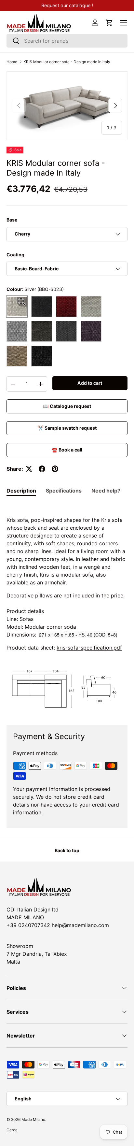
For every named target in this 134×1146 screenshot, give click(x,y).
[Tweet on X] (28, 468)
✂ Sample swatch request (67, 428)
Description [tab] (21, 490)
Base (12, 219)
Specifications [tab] (64, 490)
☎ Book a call (67, 449)
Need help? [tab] (105, 490)
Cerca (12, 1129)
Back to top (67, 850)
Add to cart (89, 383)
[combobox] (67, 41)
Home (12, 62)
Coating (15, 254)
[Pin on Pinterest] (54, 468)
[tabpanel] (67, 609)
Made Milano (33, 1119)
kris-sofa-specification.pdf (89, 647)
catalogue (79, 5)
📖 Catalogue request (67, 406)
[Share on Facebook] (41, 468)
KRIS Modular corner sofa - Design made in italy (66, 62)
